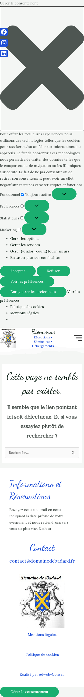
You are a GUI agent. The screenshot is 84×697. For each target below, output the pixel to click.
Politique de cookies (27, 306)
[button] (42, 68)
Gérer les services (25, 245)
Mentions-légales (24, 313)
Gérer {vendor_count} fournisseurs (39, 251)
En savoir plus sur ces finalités (35, 257)
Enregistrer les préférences (33, 291)
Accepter (17, 271)
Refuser (53, 271)
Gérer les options (24, 238)
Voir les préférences (27, 281)
